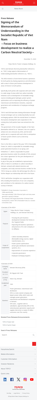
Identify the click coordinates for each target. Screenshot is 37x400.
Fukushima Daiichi (7, 349)
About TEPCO (6, 369)
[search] (3, 3)
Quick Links (5, 374)
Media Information (7, 354)
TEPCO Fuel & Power (9, 325)
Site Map (9, 393)
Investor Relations (7, 364)
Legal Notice (17, 393)
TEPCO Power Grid (8, 322)
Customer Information (9, 359)
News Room (18, 9)
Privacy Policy (26, 393)
